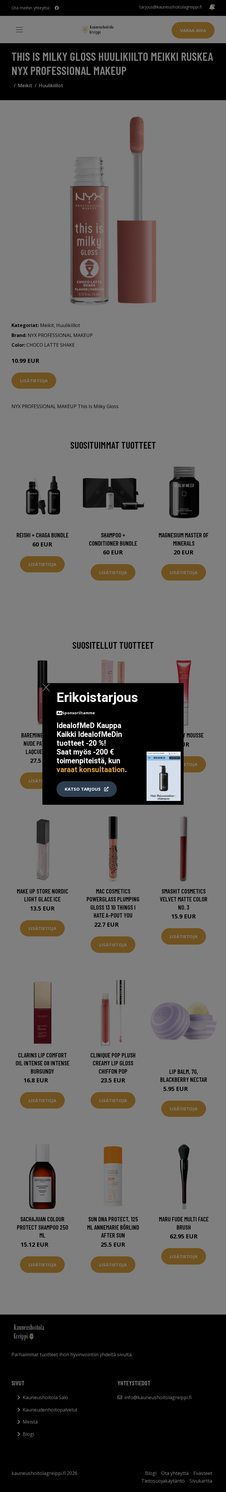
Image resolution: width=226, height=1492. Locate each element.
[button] (86, 789)
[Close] (46, 687)
